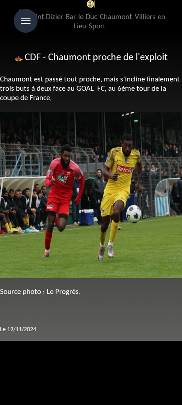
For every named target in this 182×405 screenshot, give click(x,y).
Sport (97, 26)
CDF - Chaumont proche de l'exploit (96, 58)
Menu (26, 21)
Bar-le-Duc (81, 17)
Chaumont (116, 17)
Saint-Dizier (46, 17)
